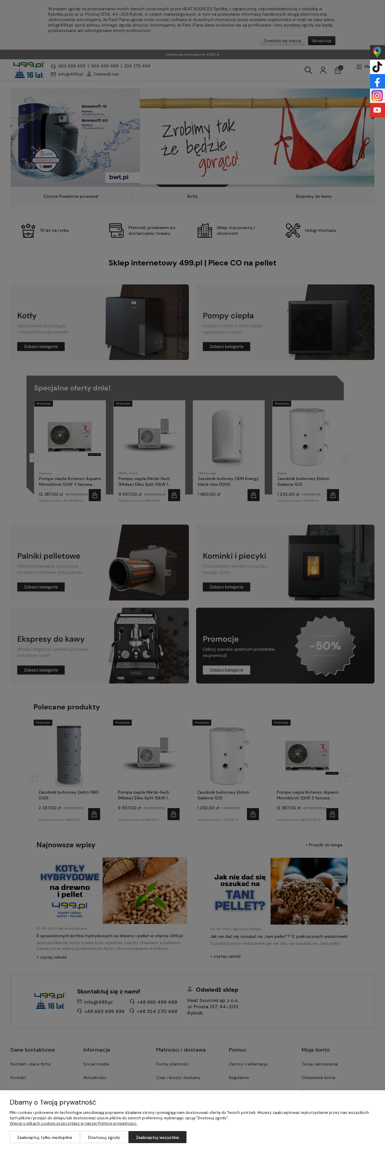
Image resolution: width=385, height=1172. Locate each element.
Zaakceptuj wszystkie (157, 1137)
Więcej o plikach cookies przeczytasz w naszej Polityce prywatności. (73, 1123)
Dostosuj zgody (104, 1137)
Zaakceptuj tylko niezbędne (44, 1137)
